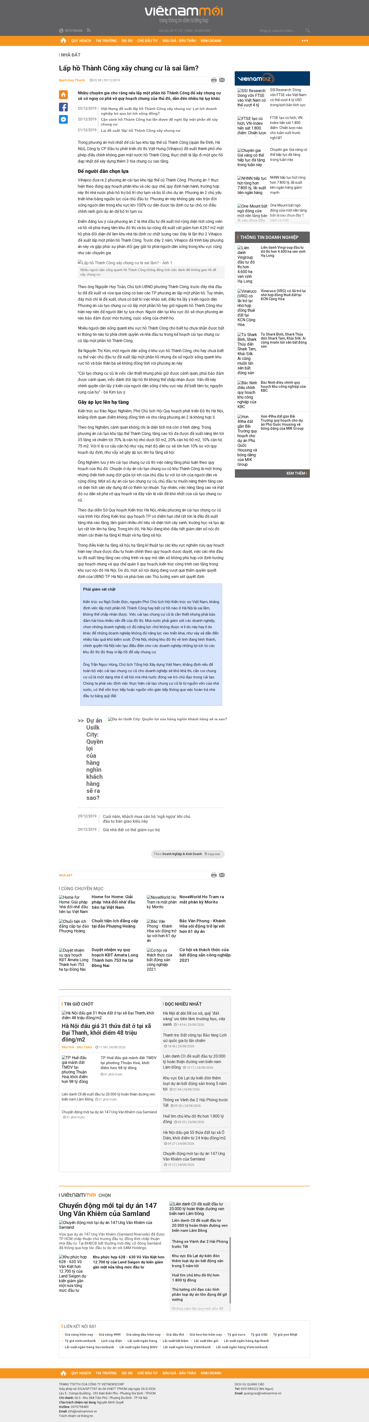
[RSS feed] (89, 30)
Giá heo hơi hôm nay (206, 1334)
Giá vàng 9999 (109, 1334)
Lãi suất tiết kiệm (176, 1341)
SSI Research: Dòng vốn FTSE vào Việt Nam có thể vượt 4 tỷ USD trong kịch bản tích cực (288, 97)
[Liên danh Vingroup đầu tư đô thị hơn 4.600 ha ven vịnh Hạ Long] (247, 264)
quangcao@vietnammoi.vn (262, 1393)
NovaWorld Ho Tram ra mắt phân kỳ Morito (201, 899)
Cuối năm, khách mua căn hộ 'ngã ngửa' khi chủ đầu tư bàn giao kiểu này (146, 819)
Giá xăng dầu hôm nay (143, 1334)
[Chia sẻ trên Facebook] (63, 107)
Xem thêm (296, 473)
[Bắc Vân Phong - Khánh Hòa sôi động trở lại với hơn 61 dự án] (162, 931)
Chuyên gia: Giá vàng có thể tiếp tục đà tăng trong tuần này (288, 155)
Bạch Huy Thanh (72, 80)
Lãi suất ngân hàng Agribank (246, 1341)
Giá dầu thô (175, 1334)
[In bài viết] (213, 80)
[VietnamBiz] (256, 78)
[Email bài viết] (221, 80)
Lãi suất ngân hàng (142, 1341)
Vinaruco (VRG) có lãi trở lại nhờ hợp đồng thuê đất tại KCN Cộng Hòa (283, 295)
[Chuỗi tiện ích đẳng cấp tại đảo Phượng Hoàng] (74, 931)
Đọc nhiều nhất (183, 1004)
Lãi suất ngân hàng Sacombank (89, 1347)
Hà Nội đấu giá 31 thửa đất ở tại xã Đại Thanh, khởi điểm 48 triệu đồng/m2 (106, 1033)
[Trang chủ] (63, 41)
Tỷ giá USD (259, 1334)
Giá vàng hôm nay (79, 1334)
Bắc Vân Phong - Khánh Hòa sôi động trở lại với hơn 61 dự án (202, 926)
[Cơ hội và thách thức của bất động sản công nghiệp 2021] (162, 960)
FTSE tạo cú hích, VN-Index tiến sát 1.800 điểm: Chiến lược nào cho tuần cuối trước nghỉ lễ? (286, 128)
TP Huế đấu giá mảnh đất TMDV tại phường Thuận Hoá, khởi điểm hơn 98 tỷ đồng (129, 1063)
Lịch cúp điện (111, 1341)
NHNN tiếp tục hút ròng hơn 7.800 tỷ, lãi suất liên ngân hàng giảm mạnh (287, 185)
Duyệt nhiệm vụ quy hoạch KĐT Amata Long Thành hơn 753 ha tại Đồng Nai (115, 957)
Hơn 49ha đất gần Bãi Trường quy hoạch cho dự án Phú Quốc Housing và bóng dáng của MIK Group (282, 422)
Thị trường (106, 41)
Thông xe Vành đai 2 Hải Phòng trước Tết (200, 1244)
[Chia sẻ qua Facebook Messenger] (63, 119)
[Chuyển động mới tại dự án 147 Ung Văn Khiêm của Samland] (112, 1225)
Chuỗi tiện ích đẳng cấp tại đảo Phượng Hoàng (115, 923)
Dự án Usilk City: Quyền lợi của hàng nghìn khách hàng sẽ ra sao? (94, 759)
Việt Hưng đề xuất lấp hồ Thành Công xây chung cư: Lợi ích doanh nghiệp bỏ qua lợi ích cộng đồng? (159, 111)
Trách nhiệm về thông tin (76, 1416)
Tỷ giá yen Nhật (285, 1334)
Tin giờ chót (78, 1004)
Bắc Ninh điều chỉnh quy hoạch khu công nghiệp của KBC (283, 386)
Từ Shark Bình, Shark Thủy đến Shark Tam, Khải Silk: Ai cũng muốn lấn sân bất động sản (284, 340)
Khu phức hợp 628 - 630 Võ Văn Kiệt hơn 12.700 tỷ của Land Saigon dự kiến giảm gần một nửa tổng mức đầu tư (128, 1262)
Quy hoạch (81, 41)
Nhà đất (66, 875)
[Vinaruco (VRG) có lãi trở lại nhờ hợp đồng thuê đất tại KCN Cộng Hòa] (247, 308)
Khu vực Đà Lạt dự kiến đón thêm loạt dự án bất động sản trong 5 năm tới (195, 1083)
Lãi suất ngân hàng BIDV (138, 1347)
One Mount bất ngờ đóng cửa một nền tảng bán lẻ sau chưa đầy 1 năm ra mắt (288, 212)
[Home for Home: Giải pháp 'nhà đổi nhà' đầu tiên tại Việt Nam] (74, 904)
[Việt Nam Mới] (184, 14)
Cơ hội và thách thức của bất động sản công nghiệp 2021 (205, 955)
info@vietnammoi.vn (82, 1411)
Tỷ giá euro (236, 1334)
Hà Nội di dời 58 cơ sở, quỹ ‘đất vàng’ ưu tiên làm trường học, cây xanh (194, 1019)
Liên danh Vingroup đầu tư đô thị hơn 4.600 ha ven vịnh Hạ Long (283, 251)
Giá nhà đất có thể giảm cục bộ (131, 829)
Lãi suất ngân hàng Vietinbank (187, 1347)
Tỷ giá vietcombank (80, 1341)
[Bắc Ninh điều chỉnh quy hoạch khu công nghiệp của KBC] (247, 394)
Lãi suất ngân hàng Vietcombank (242, 1347)
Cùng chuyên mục (82, 888)
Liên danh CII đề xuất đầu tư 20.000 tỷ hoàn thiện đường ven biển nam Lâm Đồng (194, 1062)
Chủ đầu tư (147, 41)
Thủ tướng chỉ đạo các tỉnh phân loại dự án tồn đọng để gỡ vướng (199, 1294)
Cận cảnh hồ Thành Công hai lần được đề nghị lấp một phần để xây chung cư (159, 121)
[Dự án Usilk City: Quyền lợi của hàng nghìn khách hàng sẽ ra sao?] (167, 759)
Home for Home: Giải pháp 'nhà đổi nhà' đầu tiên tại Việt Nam (113, 902)
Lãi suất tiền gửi (206, 1341)
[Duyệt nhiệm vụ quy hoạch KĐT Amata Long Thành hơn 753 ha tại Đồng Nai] (74, 960)
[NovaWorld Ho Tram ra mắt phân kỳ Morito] (162, 904)
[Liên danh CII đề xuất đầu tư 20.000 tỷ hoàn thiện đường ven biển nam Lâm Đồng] (200, 1209)
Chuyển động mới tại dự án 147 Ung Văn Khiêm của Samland (109, 1112)
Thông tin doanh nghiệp (269, 237)
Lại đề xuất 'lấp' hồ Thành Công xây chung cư (140, 130)
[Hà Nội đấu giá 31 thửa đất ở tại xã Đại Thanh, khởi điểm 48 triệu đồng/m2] (110, 1015)
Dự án (127, 41)
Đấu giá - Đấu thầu (179, 41)
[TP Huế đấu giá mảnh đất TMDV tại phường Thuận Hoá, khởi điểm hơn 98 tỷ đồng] (77, 1069)
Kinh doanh (211, 41)
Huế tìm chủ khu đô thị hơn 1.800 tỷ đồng (195, 1277)
